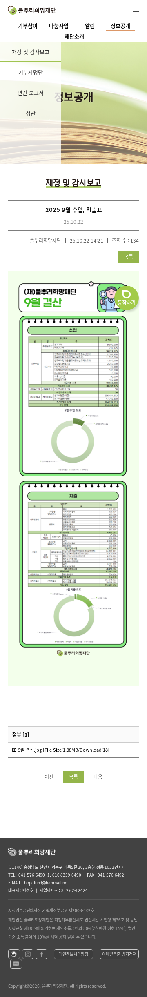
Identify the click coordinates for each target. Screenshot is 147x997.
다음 (98, 777)
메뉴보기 (128, 10)
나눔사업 (59, 25)
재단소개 (74, 36)
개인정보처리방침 (73, 954)
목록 (128, 256)
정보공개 (120, 25)
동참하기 (127, 302)
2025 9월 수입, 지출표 (73, 210)
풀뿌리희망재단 (32, 10)
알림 (90, 25)
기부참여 (28, 25)
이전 (49, 777)
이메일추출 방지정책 (119, 954)
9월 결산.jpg (63, 749)
